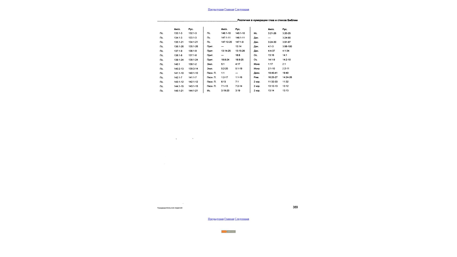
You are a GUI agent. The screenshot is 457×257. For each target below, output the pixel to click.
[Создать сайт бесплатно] (228, 231)
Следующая (242, 9)
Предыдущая (216, 9)
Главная (229, 9)
